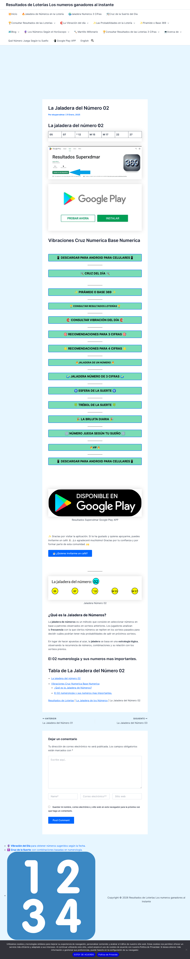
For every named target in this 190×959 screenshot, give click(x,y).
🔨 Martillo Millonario (86, 31)
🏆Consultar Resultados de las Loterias (30, 22)
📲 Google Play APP (64, 40)
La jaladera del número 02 (66, 678)
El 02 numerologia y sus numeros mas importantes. (83, 693)
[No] (186, 949)
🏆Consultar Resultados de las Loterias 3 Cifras (129, 31)
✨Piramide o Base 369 (153, 22)
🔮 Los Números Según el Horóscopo (45, 31)
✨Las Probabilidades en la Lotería (112, 22)
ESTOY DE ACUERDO (84, 954)
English (85, 40)
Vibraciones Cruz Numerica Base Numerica (75, 683)
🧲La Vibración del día (73, 22)
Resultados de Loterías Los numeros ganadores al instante (60, 4)
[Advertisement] (95, 67)
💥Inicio (12, 13)
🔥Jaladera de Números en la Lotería (43, 13)
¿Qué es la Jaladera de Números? (73, 687)
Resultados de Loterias (61, 700)
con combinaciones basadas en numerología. (46, 849)
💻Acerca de (171, 31)
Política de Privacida (107, 954)
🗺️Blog (12, 31)
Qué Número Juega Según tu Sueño (28, 40)
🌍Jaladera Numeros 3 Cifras (85, 13)
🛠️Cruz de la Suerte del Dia (122, 13)
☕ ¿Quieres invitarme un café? (70, 553)
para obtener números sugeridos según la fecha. (48, 845)
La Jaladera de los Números (92, 700)
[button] (53, 22)
